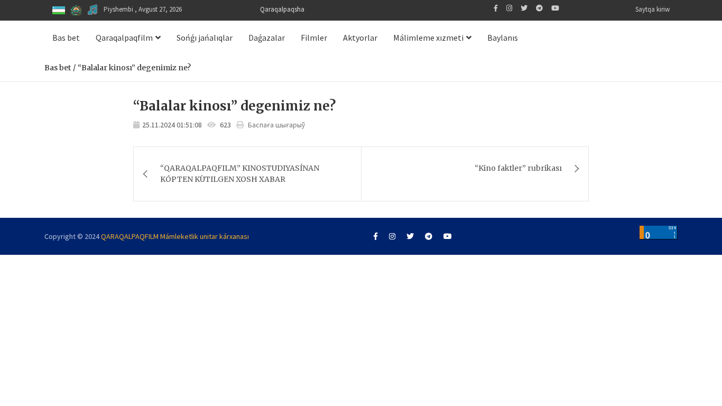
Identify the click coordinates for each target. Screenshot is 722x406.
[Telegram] (539, 8)
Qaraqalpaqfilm (124, 37)
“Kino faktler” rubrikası (518, 168)
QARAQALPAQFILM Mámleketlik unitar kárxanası (175, 236)
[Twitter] (524, 8)
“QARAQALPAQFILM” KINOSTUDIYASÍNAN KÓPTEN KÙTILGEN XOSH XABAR (239, 173)
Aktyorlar (360, 37)
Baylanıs (502, 37)
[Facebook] (495, 8)
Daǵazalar (266, 37)
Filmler (314, 37)
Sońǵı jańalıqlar (205, 37)
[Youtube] (555, 8)
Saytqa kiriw (652, 9)
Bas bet (66, 37)
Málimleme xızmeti (428, 37)
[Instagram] (509, 8)
